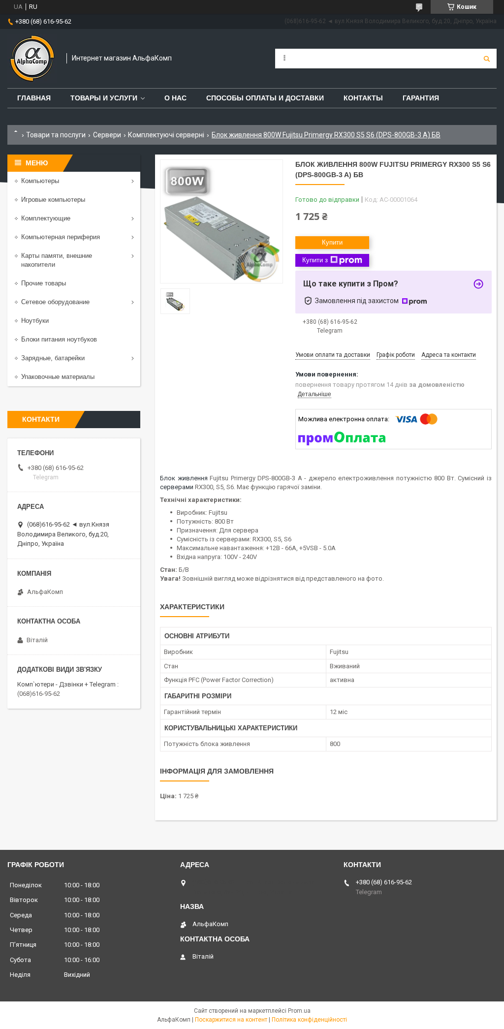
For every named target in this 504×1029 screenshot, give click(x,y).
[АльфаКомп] (32, 58)
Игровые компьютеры (53, 199)
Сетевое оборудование (55, 302)
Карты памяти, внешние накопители (56, 260)
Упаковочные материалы (57, 376)
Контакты (363, 98)
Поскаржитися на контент (231, 1019)
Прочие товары (43, 283)
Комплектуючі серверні (166, 135)
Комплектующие (45, 218)
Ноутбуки (35, 320)
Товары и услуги (103, 98)
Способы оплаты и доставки (265, 98)
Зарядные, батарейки (53, 358)
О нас (175, 98)
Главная (34, 98)
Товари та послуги (56, 135)
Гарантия (421, 98)
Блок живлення (184, 478)
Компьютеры (40, 181)
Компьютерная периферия (60, 237)
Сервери (107, 135)
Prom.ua (299, 1010)
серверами (176, 487)
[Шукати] (487, 58)
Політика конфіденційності (309, 1019)
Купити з (315, 260)
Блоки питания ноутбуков (59, 339)
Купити (332, 242)
